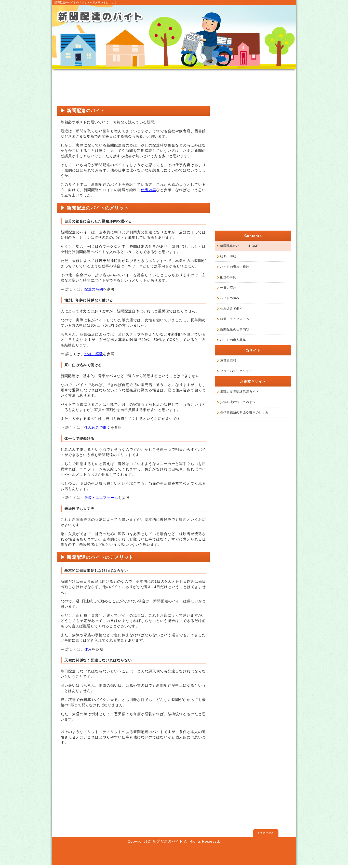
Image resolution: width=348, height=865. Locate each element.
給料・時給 (228, 256)
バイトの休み (229, 298)
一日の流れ (228, 287)
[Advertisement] (133, 88)
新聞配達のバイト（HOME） (241, 246)
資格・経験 (93, 354)
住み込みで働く (97, 427)
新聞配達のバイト (168, 841)
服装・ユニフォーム (101, 498)
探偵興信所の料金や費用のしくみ (244, 412)
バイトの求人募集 (233, 340)
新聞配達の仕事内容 (234, 329)
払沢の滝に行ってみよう (238, 402)
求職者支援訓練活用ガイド (239, 391)
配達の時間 (93, 289)
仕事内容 (148, 190)
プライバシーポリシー (236, 371)
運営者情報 (228, 360)
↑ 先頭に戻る (266, 833)
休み (88, 649)
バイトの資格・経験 (234, 267)
